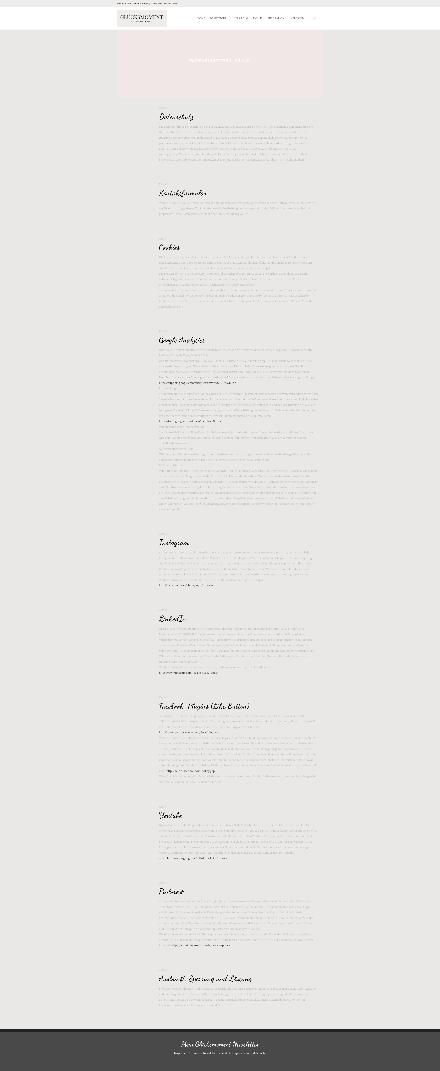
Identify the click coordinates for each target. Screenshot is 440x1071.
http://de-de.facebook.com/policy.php (191, 771)
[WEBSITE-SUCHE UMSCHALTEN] (322, 18)
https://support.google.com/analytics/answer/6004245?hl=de (197, 382)
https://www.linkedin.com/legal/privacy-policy (188, 672)
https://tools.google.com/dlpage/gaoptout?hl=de (190, 421)
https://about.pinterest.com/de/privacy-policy (200, 945)
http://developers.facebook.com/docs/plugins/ (188, 732)
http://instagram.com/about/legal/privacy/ (186, 585)
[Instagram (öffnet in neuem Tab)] (317, 4)
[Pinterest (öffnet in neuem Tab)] (312, 4)
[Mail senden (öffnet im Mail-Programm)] (321, 4)
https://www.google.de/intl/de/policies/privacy (197, 858)
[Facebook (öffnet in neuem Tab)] (307, 4)
